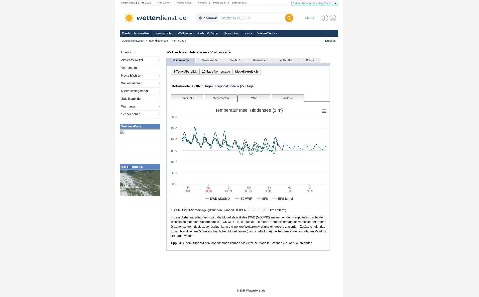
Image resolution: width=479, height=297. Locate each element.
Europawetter (163, 33)
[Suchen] (289, 18)
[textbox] (252, 18)
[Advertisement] (140, 234)
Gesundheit (231, 33)
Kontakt (202, 2)
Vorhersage (129, 68)
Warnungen (129, 106)
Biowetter (260, 60)
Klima (248, 33)
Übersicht (127, 52)
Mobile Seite (184, 2)
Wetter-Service (267, 33)
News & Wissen (131, 75)
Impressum (219, 2)
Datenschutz (239, 2)
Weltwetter (185, 33)
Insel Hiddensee (158, 40)
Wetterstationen (131, 83)
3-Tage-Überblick (185, 71)
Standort (210, 18)
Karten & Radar (207, 33)
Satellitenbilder (131, 98)
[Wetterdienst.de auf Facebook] (325, 18)
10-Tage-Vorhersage (216, 71)
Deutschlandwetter (135, 33)
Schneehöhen (130, 114)
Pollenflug (286, 60)
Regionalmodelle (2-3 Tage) (234, 86)
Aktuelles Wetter (132, 60)
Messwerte (210, 60)
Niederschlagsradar (134, 91)
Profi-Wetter (163, 2)
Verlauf (235, 60)
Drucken (330, 40)
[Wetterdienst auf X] (333, 18)
